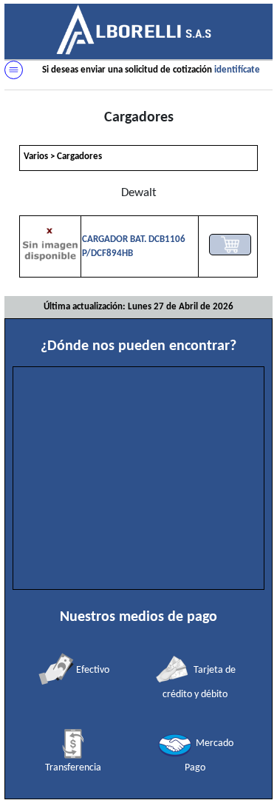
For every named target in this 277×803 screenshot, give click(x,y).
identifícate (237, 70)
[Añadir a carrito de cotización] (230, 244)
